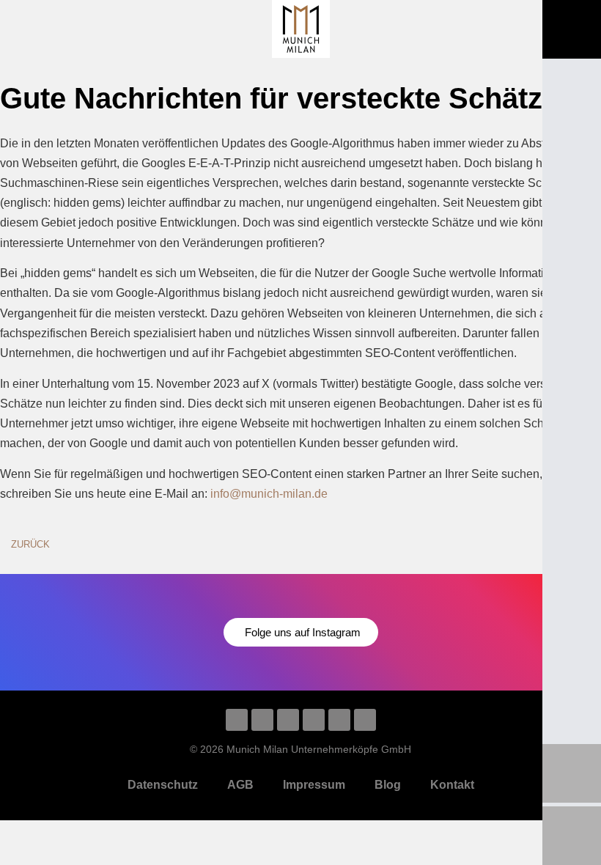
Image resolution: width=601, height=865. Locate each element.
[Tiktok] (314, 720)
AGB (240, 784)
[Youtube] (288, 720)
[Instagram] (262, 720)
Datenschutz (163, 784)
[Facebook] (339, 720)
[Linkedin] (237, 720)
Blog (388, 784)
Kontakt (452, 784)
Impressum (314, 784)
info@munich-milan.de (269, 493)
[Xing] (365, 720)
